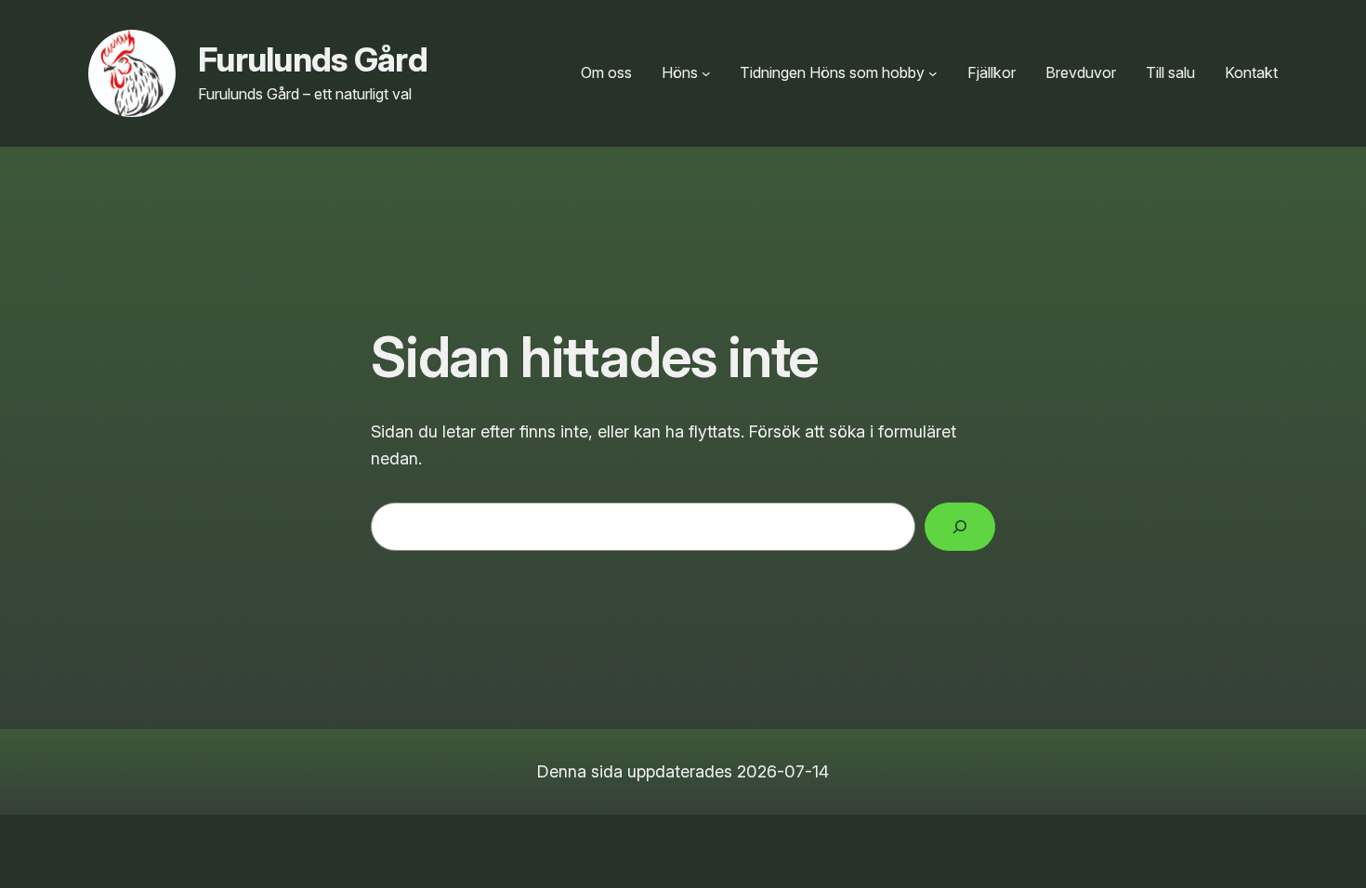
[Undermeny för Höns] (706, 73)
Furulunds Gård (312, 59)
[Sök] (960, 527)
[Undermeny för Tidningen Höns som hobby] (933, 73)
